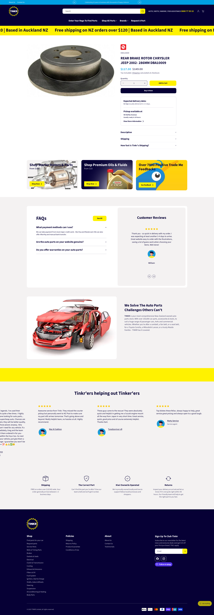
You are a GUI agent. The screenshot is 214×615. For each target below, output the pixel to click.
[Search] (142, 11)
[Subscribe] (184, 551)
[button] (108, 21)
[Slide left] (149, 276)
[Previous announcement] (74, 2)
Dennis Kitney (85, 429)
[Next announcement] (139, 2)
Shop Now (36, 184)
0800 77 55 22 (187, 11)
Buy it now (148, 90)
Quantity (124, 78)
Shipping (136, 73)
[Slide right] (153, 276)
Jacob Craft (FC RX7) (28, 423)
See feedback (146, 185)
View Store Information (132, 121)
